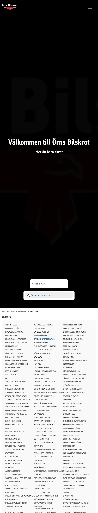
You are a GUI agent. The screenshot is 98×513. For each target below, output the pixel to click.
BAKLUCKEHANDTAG (42, 417)
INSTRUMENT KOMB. (12, 367)
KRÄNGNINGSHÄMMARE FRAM (45, 371)
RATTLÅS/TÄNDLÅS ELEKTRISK (75, 478)
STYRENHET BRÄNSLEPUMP (74, 507)
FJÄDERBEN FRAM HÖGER (14, 449)
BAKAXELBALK (39, 414)
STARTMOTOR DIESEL (42, 385)
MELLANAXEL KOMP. (71, 471)
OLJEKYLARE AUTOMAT (14, 474)
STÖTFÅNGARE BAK (70, 499)
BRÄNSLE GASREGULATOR (44, 339)
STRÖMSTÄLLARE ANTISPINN (45, 389)
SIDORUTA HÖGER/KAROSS (73, 485)
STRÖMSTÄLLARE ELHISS (72, 389)
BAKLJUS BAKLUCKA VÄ (14, 332)
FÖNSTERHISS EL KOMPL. (14, 353)
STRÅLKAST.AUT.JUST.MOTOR (16, 503)
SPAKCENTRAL (10, 492)
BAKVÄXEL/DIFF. (11, 335)
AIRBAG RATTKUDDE (41, 410)
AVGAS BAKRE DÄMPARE (14, 328)
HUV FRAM (38, 364)
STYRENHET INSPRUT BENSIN (16, 396)
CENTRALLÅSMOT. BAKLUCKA (45, 435)
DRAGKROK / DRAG (70, 350)
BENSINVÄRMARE (40, 335)
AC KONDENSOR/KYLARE (43, 325)
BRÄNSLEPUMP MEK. (71, 342)
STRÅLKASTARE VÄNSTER (14, 389)
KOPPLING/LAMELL (12, 371)
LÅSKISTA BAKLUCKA (71, 371)
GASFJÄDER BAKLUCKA (72, 353)
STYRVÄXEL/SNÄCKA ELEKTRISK (17, 400)
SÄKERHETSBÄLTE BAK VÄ (44, 482)
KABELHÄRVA (68, 460)
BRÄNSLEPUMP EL (41, 342)
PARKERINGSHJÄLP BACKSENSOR (76, 474)
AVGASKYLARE (39, 328)
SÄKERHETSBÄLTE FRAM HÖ (74, 482)
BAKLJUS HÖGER (69, 414)
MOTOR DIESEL (39, 375)
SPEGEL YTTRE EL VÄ (71, 492)
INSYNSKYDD (39, 460)
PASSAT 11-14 (15, 312)
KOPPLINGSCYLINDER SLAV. (73, 464)
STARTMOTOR (68, 496)
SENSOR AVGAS (11, 485)
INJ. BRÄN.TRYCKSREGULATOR (74, 453)
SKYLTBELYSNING (11, 385)
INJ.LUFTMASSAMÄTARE (43, 457)
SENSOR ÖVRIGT (40, 485)
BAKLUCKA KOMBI (12, 417)
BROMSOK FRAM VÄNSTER (73, 432)
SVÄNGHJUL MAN (40, 400)
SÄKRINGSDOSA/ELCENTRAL (45, 382)
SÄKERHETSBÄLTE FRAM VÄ (15, 382)
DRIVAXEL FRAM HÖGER (72, 442)
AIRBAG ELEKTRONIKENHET (73, 325)
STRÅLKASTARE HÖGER (43, 503)
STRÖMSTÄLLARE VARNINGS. (74, 392)
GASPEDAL (38, 357)
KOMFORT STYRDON (41, 464)
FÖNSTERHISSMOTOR (42, 353)
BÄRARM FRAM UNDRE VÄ (73, 424)
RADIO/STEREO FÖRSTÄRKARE (74, 375)
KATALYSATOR (68, 367)
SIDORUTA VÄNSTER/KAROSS (16, 489)
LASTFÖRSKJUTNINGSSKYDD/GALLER (48, 471)
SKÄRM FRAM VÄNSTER (72, 382)
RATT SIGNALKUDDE (41, 378)
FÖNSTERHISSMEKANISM (73, 449)
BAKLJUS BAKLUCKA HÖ (72, 328)
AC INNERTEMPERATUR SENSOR (17, 407)
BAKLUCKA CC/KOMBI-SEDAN (74, 332)
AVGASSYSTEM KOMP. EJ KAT (16, 414)
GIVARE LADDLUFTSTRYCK (44, 453)
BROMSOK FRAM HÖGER (43, 432)
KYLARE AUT (9, 467)
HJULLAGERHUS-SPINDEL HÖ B (75, 360)
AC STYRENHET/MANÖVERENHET (46, 407)
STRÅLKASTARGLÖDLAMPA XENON (76, 503)
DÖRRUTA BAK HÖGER (13, 350)
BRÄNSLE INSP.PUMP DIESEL (74, 339)
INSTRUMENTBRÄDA (41, 367)
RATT (7, 378)
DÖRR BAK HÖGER (70, 346)
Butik (3, 312)
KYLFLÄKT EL (39, 467)
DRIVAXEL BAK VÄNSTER (43, 442)
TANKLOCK (67, 400)
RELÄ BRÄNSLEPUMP (13, 482)
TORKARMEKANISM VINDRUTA (16, 403)
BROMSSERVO (10, 435)
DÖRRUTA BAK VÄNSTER (43, 350)
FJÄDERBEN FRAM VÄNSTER (44, 449)
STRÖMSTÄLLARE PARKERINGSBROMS (48, 392)
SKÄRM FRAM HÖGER (42, 489)
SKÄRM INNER (68, 489)
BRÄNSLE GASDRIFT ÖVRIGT (15, 339)
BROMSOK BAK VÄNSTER (14, 432)
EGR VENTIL (38, 446)
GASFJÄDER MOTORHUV (14, 357)
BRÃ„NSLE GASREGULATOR (73, 335)
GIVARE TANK (68, 357)
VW (8, 312)
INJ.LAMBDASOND (11, 457)
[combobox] (49, 284)
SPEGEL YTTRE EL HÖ (42, 492)
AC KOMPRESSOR (11, 325)
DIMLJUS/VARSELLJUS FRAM (45, 346)
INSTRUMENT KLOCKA (13, 460)
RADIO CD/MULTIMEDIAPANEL (45, 478)
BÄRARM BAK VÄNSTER (14, 424)
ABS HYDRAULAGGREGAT (72, 403)
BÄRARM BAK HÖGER (13, 421)
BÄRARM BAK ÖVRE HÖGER (44, 421)
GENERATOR (9, 453)
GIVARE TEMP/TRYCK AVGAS (16, 360)
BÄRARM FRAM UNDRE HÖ (44, 424)
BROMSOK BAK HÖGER (71, 428)
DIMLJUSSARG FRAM (71, 435)
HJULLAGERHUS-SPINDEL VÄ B (16, 364)
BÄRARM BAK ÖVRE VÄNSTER (74, 421)
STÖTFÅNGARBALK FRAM (43, 499)
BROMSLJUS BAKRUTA (42, 428)
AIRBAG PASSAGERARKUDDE (15, 410)
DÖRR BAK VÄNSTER (12, 439)
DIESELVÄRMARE (11, 346)
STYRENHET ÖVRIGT (70, 396)
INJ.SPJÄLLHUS (69, 457)
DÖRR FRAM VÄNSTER (71, 439)
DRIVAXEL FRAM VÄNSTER (15, 446)
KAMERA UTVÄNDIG (12, 464)
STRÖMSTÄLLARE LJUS (13, 507)
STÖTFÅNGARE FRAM (71, 385)
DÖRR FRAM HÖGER (41, 439)
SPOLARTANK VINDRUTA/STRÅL (46, 496)
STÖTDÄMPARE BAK (12, 499)
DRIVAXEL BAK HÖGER (13, 442)
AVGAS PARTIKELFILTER (72, 410)
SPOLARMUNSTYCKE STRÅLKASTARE (19, 496)
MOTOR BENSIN (10, 375)
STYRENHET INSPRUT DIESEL (45, 396)
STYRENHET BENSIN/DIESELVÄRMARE (44, 508)
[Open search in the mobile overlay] (49, 295)
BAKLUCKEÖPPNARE (71, 417)
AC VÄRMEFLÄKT (69, 407)
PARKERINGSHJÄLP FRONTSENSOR (18, 478)
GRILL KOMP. (39, 360)
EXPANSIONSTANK (70, 446)
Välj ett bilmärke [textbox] (39, 283)
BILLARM (8, 428)
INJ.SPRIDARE (68, 364)
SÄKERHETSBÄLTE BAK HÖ (73, 378)
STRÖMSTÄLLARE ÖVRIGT (14, 392)
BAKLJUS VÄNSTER (41, 332)
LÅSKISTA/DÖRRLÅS (12, 471)
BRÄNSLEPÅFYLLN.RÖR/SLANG (16, 342)
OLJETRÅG (38, 474)
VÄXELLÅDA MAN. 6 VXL (43, 403)
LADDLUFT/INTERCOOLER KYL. (74, 467)
